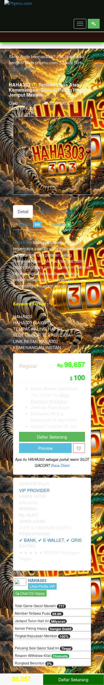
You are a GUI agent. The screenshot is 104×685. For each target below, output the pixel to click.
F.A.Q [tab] (43, 211)
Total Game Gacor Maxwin (39, 606)
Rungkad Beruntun (33, 663)
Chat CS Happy (32, 593)
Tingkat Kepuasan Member (42, 636)
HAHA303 (28, 103)
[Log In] (94, 24)
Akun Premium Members (50, 398)
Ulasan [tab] (60, 224)
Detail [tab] (23, 211)
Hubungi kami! (22, 69)
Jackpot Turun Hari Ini (40, 621)
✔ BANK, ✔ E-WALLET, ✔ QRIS (50, 540)
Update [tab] (65, 211)
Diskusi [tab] (29, 224)
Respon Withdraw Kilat (41, 656)
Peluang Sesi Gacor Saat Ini (43, 648)
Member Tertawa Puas (38, 613)
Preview (45, 448)
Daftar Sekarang (52, 437)
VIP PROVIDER (34, 490)
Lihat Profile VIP (42, 586)
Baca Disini (60, 465)
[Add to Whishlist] (79, 448)
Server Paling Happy (43, 628)
